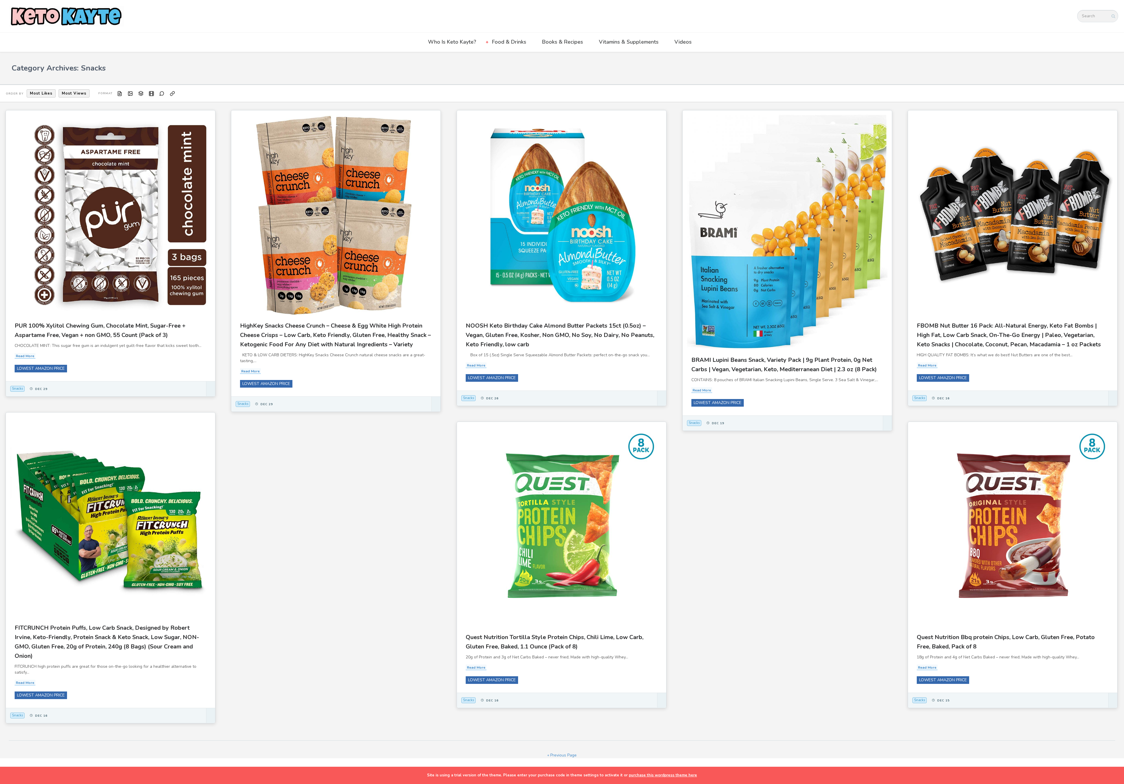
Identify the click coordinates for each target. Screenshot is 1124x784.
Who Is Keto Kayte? (452, 41)
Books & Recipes (562, 41)
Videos (683, 41)
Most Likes (41, 93)
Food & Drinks (509, 41)
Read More (25, 356)
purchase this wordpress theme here (663, 775)
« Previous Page (562, 755)
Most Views (74, 93)
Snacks (17, 388)
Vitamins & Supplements (629, 41)
